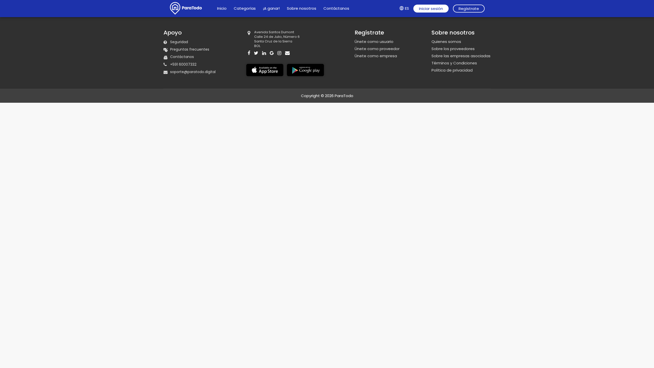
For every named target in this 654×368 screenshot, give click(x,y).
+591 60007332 (183, 64)
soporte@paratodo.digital (193, 72)
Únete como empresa (376, 56)
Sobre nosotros (301, 8)
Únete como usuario (374, 41)
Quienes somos (446, 41)
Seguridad (179, 42)
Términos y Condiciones (454, 63)
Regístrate (469, 8)
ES (407, 8)
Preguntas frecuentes (189, 49)
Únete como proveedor (377, 49)
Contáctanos (336, 8)
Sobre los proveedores (453, 49)
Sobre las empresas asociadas (461, 56)
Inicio (222, 8)
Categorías (245, 8)
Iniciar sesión (431, 8)
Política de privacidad (452, 70)
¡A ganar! (271, 8)
